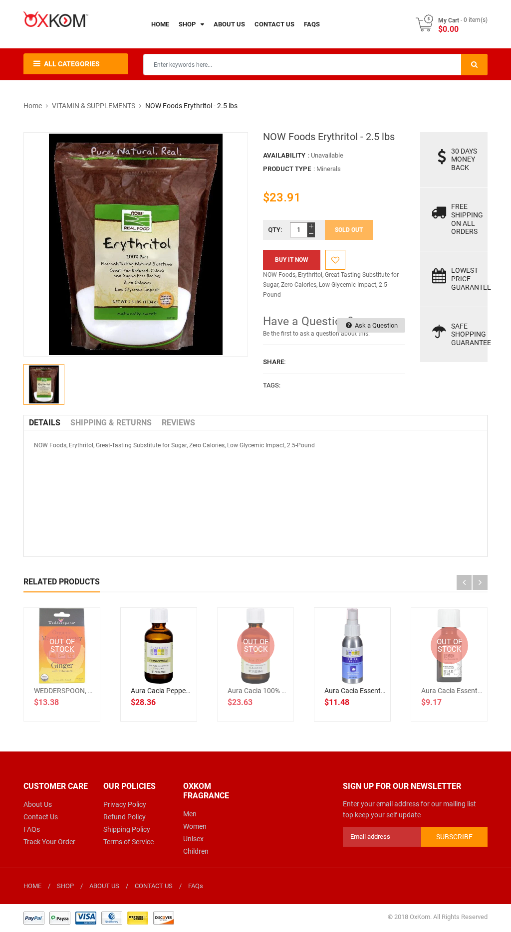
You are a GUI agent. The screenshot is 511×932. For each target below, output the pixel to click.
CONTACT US (154, 886)
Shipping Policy (126, 829)
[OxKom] (98, 918)
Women (195, 826)
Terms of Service (128, 842)
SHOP (65, 886)
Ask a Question (375, 325)
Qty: (275, 229)
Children (196, 851)
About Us (37, 804)
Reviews (178, 422)
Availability (284, 155)
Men (190, 814)
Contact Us (40, 817)
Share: (274, 362)
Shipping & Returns (111, 422)
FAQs (31, 829)
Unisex (193, 839)
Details (44, 422)
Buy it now (291, 259)
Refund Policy (124, 817)
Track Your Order (49, 842)
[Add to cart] (170, 678)
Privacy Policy (124, 804)
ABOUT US (104, 886)
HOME (32, 886)
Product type (287, 169)
